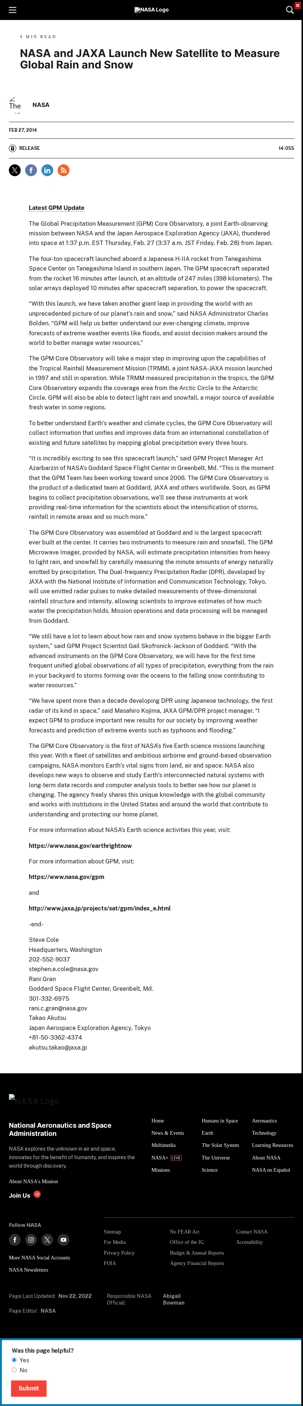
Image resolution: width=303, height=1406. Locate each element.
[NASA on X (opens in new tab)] (47, 1240)
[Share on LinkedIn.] (47, 170)
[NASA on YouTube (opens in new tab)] (63, 1240)
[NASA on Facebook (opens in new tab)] (15, 1240)
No (23, 1370)
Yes (24, 1360)
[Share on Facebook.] (31, 170)
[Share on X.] (15, 170)
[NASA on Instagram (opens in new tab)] (31, 1240)
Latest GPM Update (57, 207)
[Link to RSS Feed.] (63, 170)
